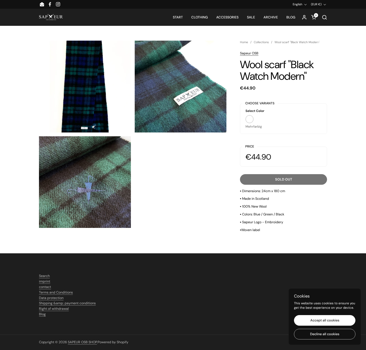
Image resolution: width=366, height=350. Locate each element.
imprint (44, 281)
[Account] (304, 17)
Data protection (51, 298)
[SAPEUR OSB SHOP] (51, 17)
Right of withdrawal (54, 308)
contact (45, 287)
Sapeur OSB (249, 53)
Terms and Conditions (56, 292)
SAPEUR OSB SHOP (82, 342)
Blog (42, 314)
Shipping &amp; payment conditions (67, 303)
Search (44, 276)
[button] (324, 17)
